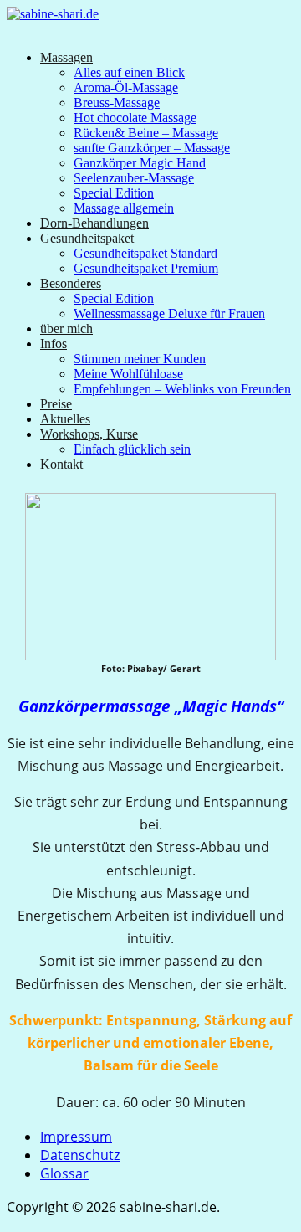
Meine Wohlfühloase (128, 374)
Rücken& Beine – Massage (146, 133)
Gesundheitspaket (87, 238)
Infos (53, 343)
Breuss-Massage (117, 102)
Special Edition (114, 193)
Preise (56, 404)
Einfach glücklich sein (132, 449)
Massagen (66, 57)
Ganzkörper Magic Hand (140, 163)
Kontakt (61, 464)
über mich (66, 328)
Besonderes (70, 283)
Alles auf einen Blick (129, 72)
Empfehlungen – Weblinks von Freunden (182, 389)
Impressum (76, 1136)
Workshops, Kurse (89, 434)
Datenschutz (80, 1155)
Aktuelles (65, 419)
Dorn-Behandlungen (94, 223)
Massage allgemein (124, 208)
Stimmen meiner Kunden (140, 359)
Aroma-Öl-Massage (126, 87)
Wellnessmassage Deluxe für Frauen (169, 313)
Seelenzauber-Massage (134, 178)
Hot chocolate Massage (135, 117)
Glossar (64, 1173)
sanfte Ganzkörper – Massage (152, 148)
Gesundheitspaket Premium (146, 268)
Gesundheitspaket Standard (145, 253)
